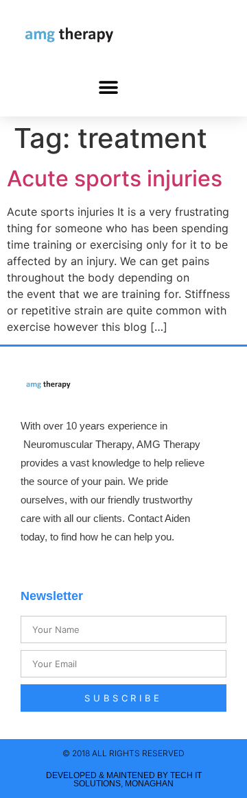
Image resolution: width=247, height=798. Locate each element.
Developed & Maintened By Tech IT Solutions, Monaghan (124, 779)
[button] (108, 87)
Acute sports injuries (114, 178)
